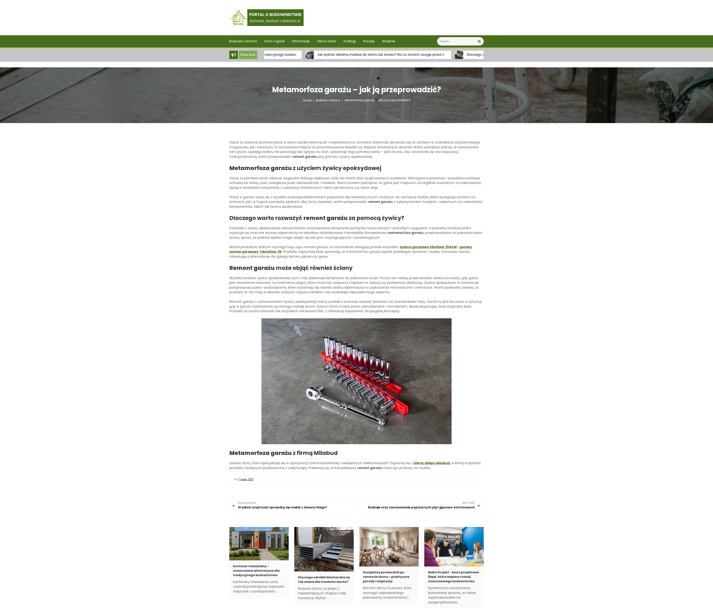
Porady (369, 41)
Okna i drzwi (326, 41)
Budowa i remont (243, 41)
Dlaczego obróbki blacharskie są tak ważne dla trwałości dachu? (477, 54)
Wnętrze (388, 41)
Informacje (301, 41)
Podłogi (350, 41)
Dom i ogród (274, 41)
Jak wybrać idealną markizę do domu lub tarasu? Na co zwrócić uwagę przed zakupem (345, 54)
